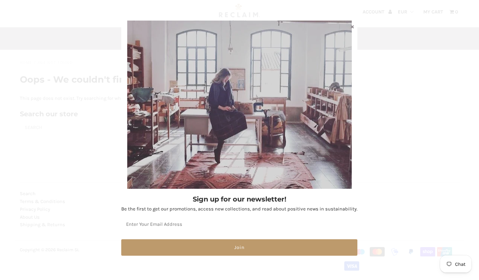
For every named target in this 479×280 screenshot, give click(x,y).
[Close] (352, 26)
